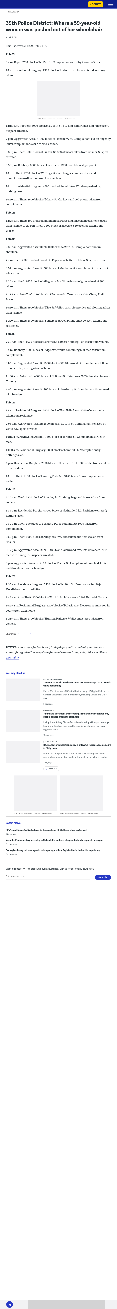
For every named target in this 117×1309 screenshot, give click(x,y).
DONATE (96, 4)
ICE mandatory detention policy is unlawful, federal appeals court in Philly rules (77, 746)
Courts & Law (51, 742)
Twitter (24, 633)
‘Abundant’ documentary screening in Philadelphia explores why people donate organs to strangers (76, 715)
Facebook (19, 633)
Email (30, 633)
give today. (12, 657)
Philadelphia (13, 12)
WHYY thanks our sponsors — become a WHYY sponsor (56, 119)
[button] (9, 1304)
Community (48, 710)
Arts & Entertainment (53, 679)
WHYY (11, 4)
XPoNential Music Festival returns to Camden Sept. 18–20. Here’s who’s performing (77, 684)
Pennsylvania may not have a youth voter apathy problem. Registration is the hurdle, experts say (53, 850)
